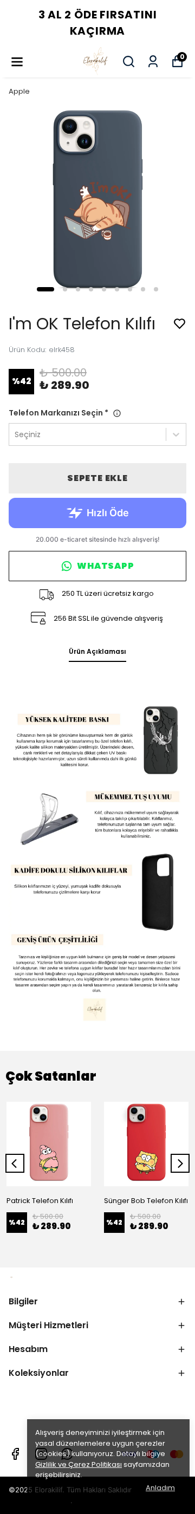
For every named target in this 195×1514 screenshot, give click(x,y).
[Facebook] (15, 1453)
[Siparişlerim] (153, 61)
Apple (19, 91)
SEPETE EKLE (97, 478)
